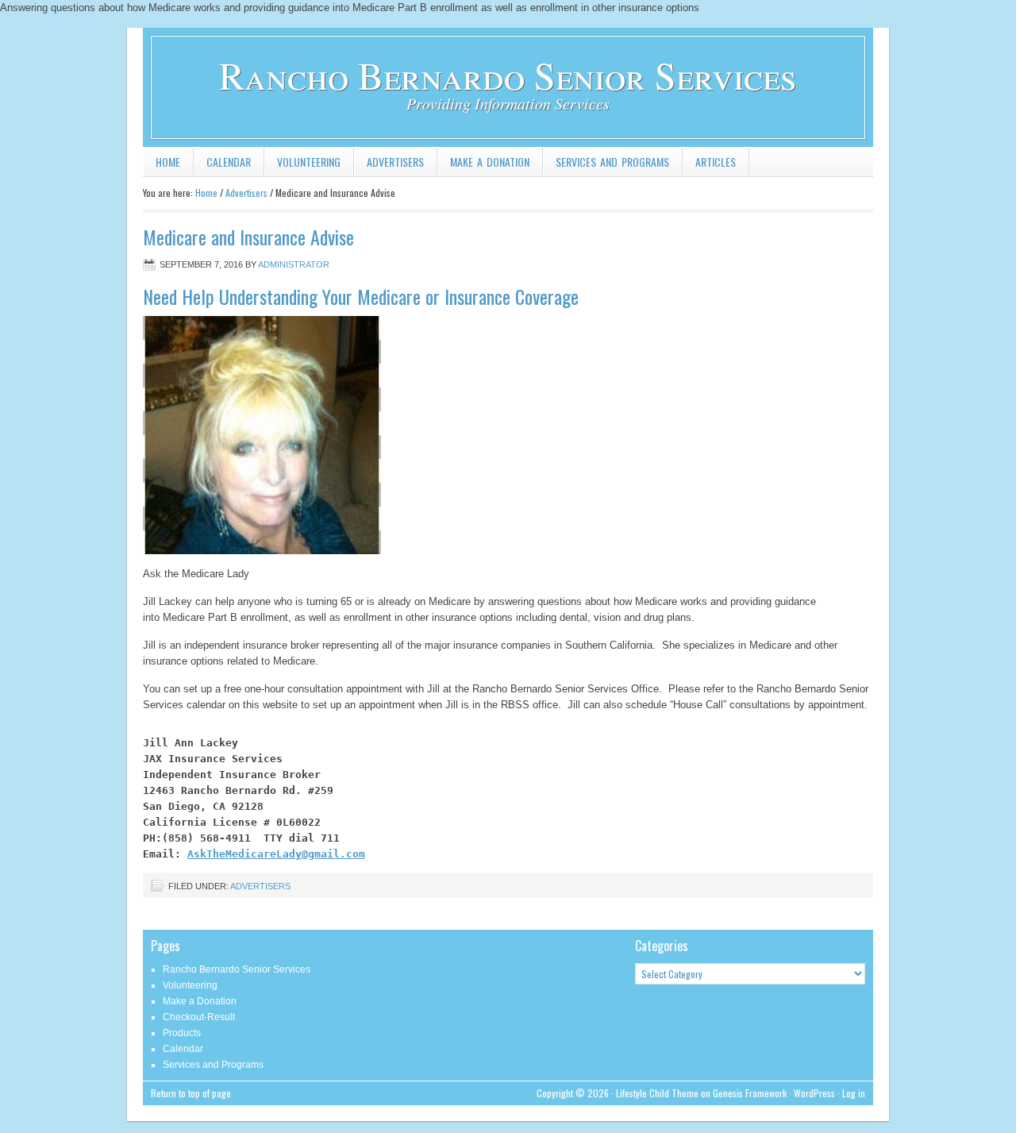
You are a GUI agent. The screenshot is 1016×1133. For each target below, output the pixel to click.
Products (182, 1033)
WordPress (814, 1093)
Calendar (228, 161)
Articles (715, 161)
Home (168, 161)
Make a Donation (489, 161)
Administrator (293, 264)
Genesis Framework (750, 1093)
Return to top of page (191, 1093)
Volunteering (309, 161)
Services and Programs (612, 161)
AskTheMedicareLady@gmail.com (276, 854)
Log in (853, 1093)
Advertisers (395, 161)
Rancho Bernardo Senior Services (508, 74)
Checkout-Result (199, 1017)
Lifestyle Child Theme (657, 1093)
